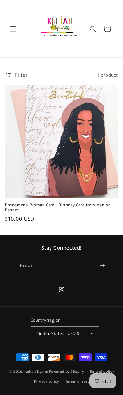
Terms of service (80, 381)
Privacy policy (46, 381)
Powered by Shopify (66, 370)
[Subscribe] (102, 265)
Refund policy (102, 371)
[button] (13, 29)
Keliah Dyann (36, 370)
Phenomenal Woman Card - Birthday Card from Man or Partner (57, 207)
